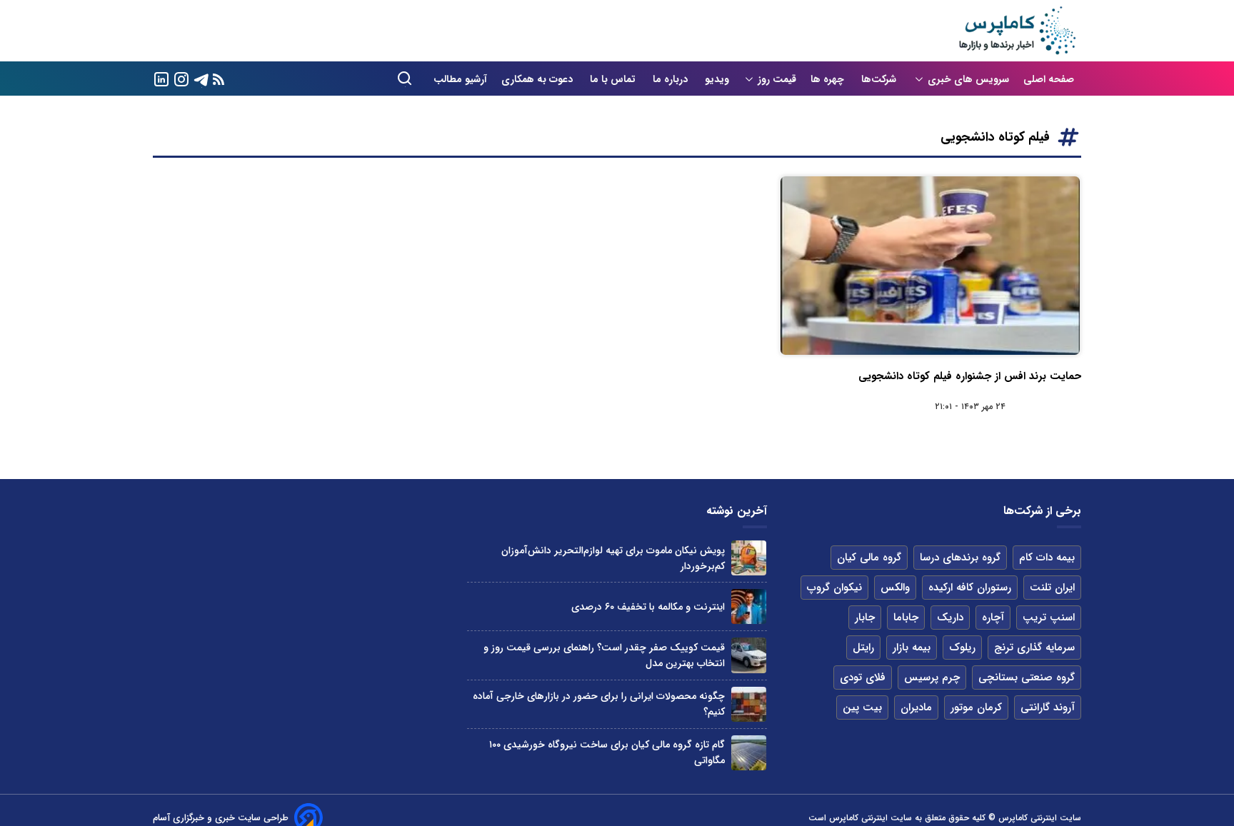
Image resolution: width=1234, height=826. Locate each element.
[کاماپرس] (1017, 31)
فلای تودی (863, 677)
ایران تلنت (1052, 587)
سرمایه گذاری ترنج (1034, 647)
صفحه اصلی (1048, 79)
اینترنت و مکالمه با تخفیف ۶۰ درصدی (648, 607)
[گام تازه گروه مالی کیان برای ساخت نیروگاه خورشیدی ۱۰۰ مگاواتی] (749, 753)
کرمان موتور (976, 707)
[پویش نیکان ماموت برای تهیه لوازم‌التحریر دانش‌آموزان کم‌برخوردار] (749, 558)
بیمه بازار (911, 647)
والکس (895, 587)
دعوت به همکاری (538, 79)
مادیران (916, 707)
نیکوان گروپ (834, 587)
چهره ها (829, 79)
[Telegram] (201, 78)
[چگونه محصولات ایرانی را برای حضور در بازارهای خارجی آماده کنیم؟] (749, 704)
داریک (950, 617)
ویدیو (717, 79)
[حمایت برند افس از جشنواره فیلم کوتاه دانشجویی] (930, 265)
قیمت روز (777, 79)
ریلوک (962, 647)
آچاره (993, 617)
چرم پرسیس (932, 677)
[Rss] (218, 79)
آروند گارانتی (1047, 707)
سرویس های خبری (968, 79)
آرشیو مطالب (460, 79)
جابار (865, 617)
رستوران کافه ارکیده (969, 587)
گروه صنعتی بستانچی (1026, 677)
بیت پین (862, 707)
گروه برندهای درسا (960, 557)
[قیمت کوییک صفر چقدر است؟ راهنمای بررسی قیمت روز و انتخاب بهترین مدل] (749, 655)
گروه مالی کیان (869, 557)
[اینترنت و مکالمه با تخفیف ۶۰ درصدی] (749, 606)
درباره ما (672, 79)
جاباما (905, 617)
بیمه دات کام (1047, 557)
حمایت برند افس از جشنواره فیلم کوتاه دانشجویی (969, 376)
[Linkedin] (161, 78)
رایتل (863, 647)
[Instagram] (181, 78)
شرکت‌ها (880, 79)
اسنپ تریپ (1049, 617)
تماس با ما (614, 79)
